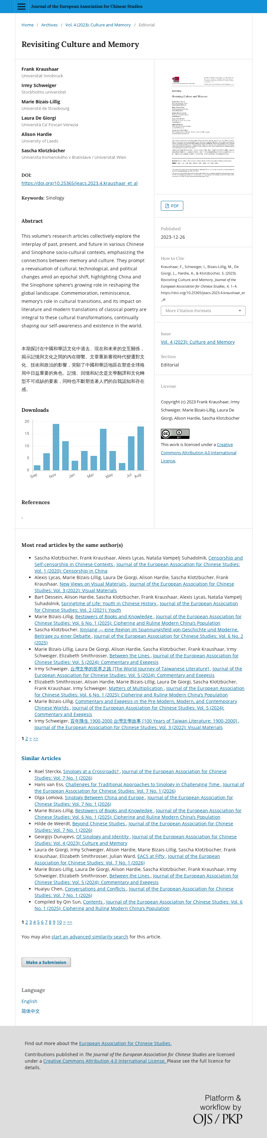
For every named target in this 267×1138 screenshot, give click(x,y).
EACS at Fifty (151, 856)
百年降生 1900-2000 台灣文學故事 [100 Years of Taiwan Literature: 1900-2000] (154, 721)
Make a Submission (46, 962)
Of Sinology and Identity (103, 836)
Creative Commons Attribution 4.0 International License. (105, 1061)
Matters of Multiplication (136, 688)
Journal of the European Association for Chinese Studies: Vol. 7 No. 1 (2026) (139, 787)
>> (35, 738)
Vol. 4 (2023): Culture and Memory (98, 25)
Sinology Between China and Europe (105, 797)
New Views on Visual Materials (93, 584)
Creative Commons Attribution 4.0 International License (198, 453)
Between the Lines (130, 655)
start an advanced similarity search (89, 937)
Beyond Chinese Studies (99, 823)
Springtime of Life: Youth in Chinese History (109, 603)
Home (27, 25)
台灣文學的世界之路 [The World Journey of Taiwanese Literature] (140, 669)
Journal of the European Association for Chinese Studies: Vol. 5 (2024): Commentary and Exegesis (137, 658)
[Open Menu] (21, 6)
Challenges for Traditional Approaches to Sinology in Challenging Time (143, 784)
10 (59, 922)
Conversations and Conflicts (96, 889)
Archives (49, 25)
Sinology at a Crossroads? (91, 771)
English (29, 1001)
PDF (174, 206)
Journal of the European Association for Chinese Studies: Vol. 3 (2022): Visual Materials (129, 727)
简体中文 (30, 1011)
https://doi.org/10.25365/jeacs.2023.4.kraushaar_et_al (79, 183)
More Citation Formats (188, 310)
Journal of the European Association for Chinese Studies (86, 6)
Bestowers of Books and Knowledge (114, 616)
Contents (93, 902)
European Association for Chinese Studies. (125, 1043)
